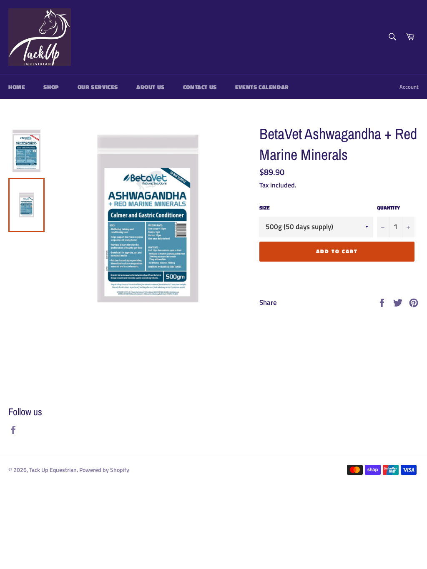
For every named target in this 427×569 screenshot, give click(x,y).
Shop (51, 86)
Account (409, 86)
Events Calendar (262, 86)
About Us (150, 86)
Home (16, 86)
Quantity (388, 208)
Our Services (98, 86)
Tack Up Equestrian (53, 470)
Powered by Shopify (104, 470)
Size (264, 208)
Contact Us (200, 86)
